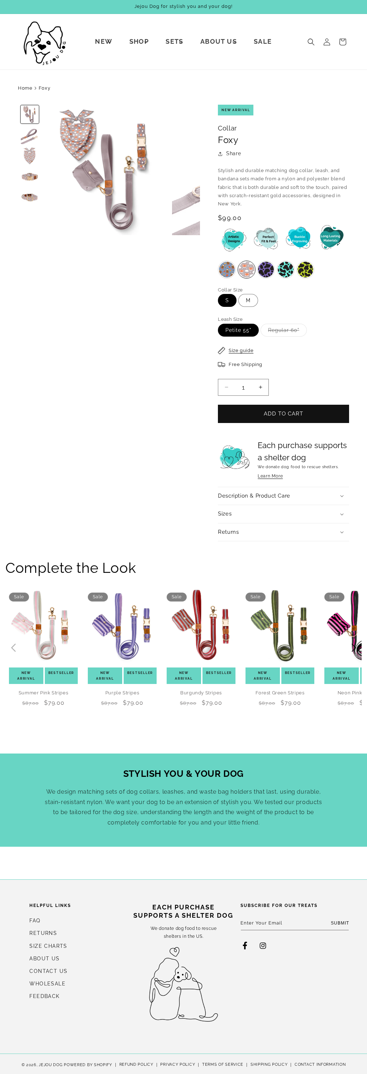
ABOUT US (44, 958)
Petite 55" (238, 330)
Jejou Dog (50, 1065)
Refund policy (136, 1064)
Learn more (270, 476)
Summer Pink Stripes (43, 693)
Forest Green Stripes (280, 693)
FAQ (34, 920)
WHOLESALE (47, 984)
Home (25, 88)
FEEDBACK (44, 996)
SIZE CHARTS (48, 946)
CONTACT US (48, 971)
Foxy (44, 88)
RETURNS (43, 933)
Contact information (320, 1064)
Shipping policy (269, 1064)
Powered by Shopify (88, 1065)
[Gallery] (109, 170)
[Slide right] (354, 648)
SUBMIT (340, 923)
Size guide (241, 350)
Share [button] (233, 153)
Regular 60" (287, 332)
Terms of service (222, 1064)
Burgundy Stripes (201, 693)
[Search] (311, 42)
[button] (105, 41)
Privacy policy (177, 1064)
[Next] (189, 170)
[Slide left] (13, 648)
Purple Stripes (122, 693)
